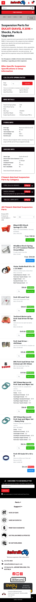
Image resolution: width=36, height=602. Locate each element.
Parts (17, 502)
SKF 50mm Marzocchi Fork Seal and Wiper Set (23, 383)
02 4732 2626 (8, 561)
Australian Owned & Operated (19, 535)
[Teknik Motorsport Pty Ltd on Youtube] (17, 574)
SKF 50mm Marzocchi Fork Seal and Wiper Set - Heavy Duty (23, 419)
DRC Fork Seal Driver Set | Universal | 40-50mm (23, 362)
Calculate (27, 83)
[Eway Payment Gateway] (18, 587)
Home (4, 17)
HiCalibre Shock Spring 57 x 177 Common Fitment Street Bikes (23, 247)
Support (17, 506)
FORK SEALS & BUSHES (11, 185)
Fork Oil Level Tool (21, 297)
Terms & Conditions (18, 494)
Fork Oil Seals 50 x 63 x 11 (23, 454)
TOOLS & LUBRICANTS (10, 200)
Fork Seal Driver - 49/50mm (20, 342)
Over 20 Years (13, 513)
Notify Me (31, 470)
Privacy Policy (26, 494)
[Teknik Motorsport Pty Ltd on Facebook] (14, 574)
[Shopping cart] (28, 2)
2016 (21, 17)
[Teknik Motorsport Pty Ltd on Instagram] (21, 574)
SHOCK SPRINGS (14, 192)
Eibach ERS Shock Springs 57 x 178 (20, 226)
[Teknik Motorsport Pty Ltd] (18, 2)
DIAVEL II (15, 17)
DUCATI (9, 17)
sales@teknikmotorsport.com (13, 564)
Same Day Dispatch (15, 520)
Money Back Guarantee (17, 528)
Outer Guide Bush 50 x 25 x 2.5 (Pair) (24, 267)
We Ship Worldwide (15, 543)
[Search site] (33, 8)
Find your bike (17, 12)
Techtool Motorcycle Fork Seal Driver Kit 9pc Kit (23, 318)
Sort (14, 217)
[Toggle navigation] (3, 3)
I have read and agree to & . (16, 494)
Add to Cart (30, 291)
